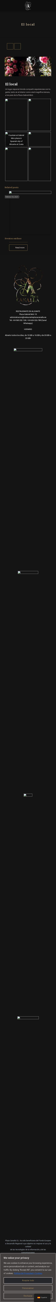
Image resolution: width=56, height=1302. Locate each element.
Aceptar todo (28, 1280)
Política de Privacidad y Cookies (28, 1273)
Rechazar (28, 1296)
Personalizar (28, 1288)
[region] (28, 1277)
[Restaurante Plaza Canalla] (28, 5)
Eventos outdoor (13, 238)
